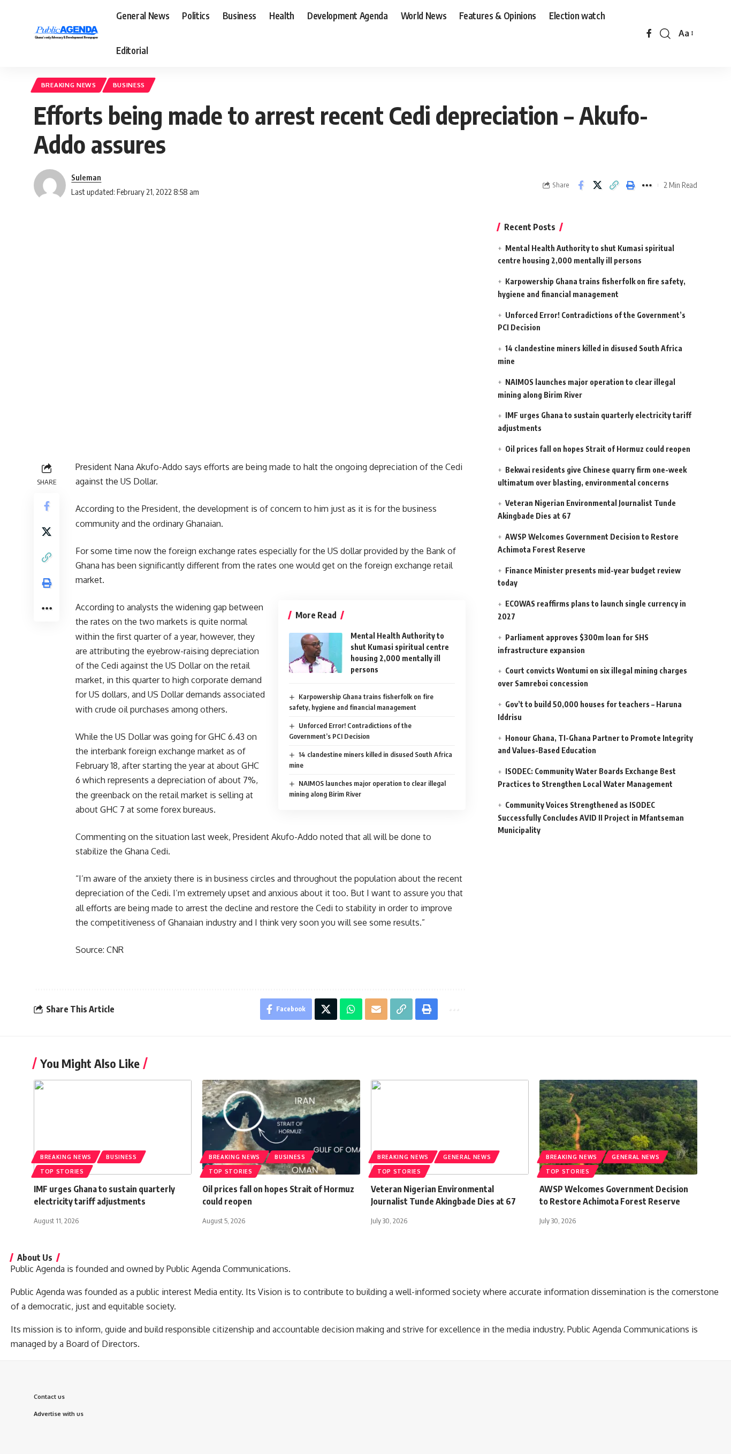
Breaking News (68, 85)
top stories (62, 1171)
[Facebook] (649, 33)
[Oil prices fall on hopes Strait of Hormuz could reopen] (281, 1127)
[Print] (630, 185)
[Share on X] (597, 185)
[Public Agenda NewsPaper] (66, 34)
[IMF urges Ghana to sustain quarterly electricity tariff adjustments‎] (113, 1127)
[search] (665, 34)
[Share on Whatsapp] (351, 1009)
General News (467, 1157)
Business (129, 85)
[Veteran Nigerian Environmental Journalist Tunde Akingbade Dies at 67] (450, 1127)
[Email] (376, 1009)
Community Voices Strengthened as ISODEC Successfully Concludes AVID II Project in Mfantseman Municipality (591, 817)
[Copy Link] (613, 185)
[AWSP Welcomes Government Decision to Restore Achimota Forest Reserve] (618, 1127)
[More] (646, 185)
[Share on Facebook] (580, 185)
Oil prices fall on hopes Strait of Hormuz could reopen (597, 448)
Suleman (86, 177)
